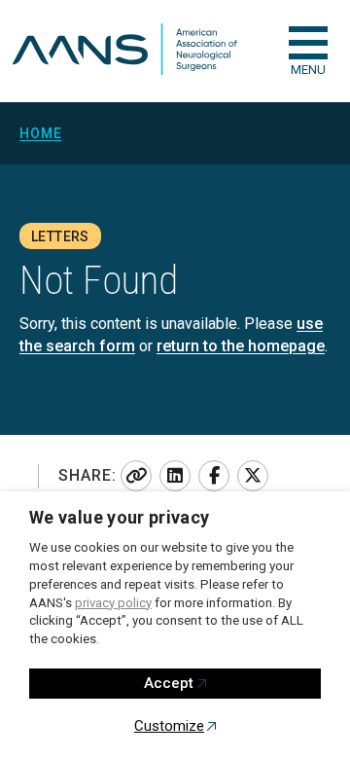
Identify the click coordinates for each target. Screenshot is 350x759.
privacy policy (113, 603)
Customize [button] (169, 726)
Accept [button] (168, 683)
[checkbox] (308, 42)
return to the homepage (241, 346)
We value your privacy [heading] (119, 517)
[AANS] (124, 51)
